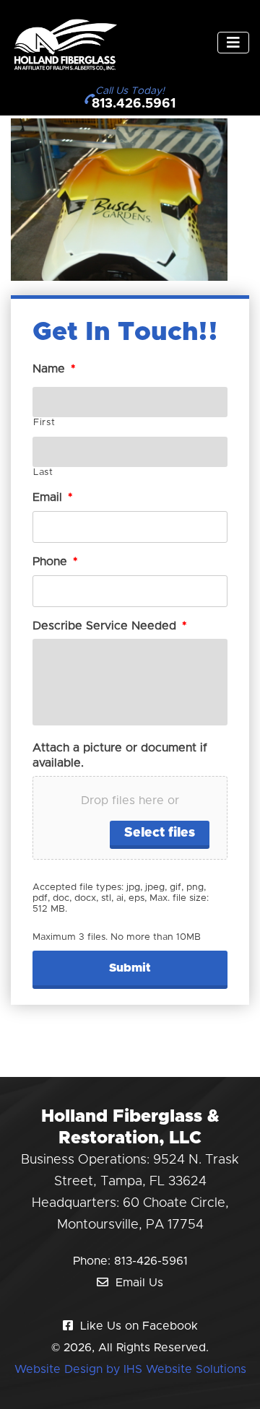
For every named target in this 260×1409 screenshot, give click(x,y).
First (44, 422)
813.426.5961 (134, 103)
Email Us (139, 1282)
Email (52, 497)
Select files (159, 832)
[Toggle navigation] (233, 42)
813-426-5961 (151, 1261)
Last (43, 472)
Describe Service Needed (109, 626)
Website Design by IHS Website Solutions (130, 1369)
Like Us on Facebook (139, 1326)
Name (54, 369)
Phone (55, 561)
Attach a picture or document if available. (119, 755)
